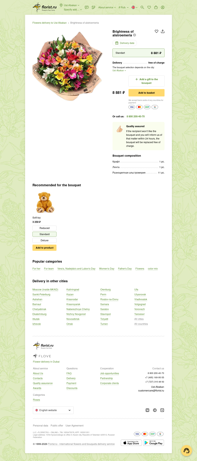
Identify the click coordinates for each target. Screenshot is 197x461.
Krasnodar (72, 299)
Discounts (71, 388)
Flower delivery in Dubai (46, 361)
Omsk (69, 324)
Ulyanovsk (140, 294)
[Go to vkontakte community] (147, 410)
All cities (139, 319)
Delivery (71, 378)
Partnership (106, 378)
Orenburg (105, 289)
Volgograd (140, 304)
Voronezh (139, 309)
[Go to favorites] (149, 7)
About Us (38, 373)
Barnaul (36, 304)
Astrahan (37, 299)
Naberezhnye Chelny (78, 309)
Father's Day (125, 268)
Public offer (57, 425)
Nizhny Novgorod (76, 314)
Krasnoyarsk (73, 304)
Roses (36, 399)
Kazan (70, 294)
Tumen (104, 324)
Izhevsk (36, 324)
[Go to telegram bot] (155, 410)
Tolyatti (104, 319)
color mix (153, 268)
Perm (103, 294)
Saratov (104, 309)
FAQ (68, 373)
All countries (141, 324)
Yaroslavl (139, 314)
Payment (71, 383)
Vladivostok (140, 299)
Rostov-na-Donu (109, 299)
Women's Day (106, 268)
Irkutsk (36, 319)
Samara (104, 304)
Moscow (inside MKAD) (45, 289)
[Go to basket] (156, 7)
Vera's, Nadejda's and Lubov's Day (76, 268)
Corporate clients (109, 383)
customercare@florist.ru (151, 390)
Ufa (136, 289)
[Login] (163, 7)
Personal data (40, 425)
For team (49, 268)
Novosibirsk (72, 319)
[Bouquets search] (142, 7)
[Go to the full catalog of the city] (44, 7)
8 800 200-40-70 (136, 116)
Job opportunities (109, 373)
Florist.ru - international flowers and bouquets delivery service (81, 444)
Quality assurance (43, 383)
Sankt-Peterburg (41, 294)
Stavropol (105, 314)
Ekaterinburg (39, 314)
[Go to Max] (162, 410)
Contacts (38, 378)
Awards (37, 388)
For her (36, 268)
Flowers (139, 268)
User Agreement (74, 425)
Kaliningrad (72, 289)
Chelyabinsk (39, 309)
